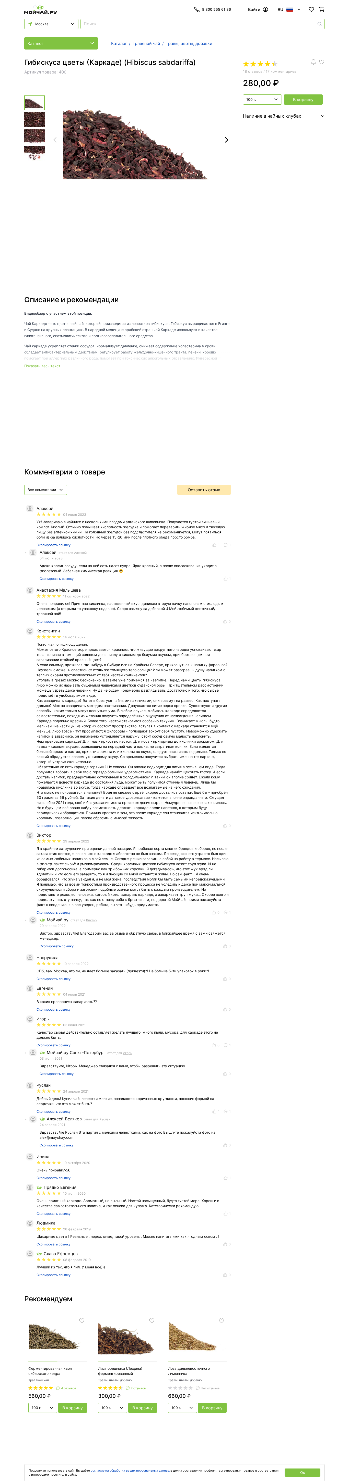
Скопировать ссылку (54, 545)
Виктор (91, 920)
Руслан (104, 1119)
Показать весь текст (42, 366)
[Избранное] (311, 9)
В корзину (303, 99)
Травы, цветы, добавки (115, 1380)
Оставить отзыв (204, 489)
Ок (302, 1472)
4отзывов (68, 1388)
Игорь (127, 1053)
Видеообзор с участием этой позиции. (58, 313)
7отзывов (138, 1388)
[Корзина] (322, 9)
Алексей (80, 553)
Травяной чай (38, 1380)
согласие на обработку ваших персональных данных (130, 1470)
